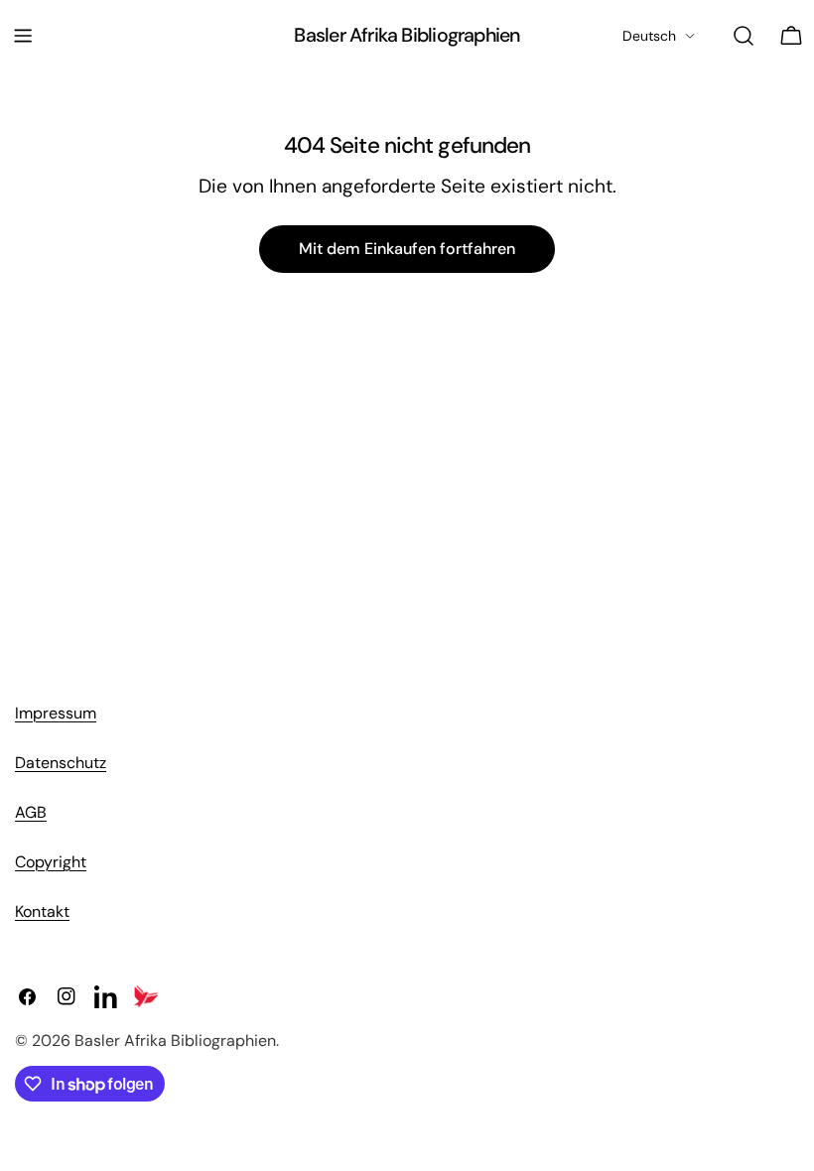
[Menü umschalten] (23, 36)
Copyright (50, 861)
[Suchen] (743, 36)
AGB (31, 812)
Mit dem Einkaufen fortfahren (407, 248)
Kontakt (42, 911)
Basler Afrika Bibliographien (406, 35)
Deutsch (649, 36)
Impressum (55, 713)
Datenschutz (60, 762)
